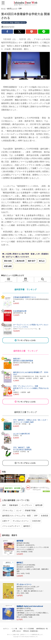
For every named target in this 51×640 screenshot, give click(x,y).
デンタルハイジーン (21, 521)
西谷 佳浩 (8, 261)
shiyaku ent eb (25, 2)
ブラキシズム (7, 510)
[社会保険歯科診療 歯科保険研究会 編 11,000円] (14, 321)
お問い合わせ (16, 631)
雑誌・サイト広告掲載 (27, 628)
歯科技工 (26, 526)
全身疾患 (44, 515)
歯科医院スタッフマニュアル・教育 (16, 515)
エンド (19, 510)
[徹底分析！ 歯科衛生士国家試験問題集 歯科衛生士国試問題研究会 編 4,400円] (17, 368)
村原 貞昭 (8, 266)
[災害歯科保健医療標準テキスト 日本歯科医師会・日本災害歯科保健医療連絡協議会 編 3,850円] (25, 307)
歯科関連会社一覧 (42, 628)
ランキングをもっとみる (26, 340)
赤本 (4, 505)
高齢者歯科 (13, 505)
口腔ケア (5, 521)
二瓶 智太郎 (19, 261)
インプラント (26, 505)
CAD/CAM (36, 521)
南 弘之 (42, 261)
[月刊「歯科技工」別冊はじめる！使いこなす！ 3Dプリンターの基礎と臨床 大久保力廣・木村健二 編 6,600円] (25, 430)
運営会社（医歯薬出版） (31, 631)
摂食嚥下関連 (30, 510)
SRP (36, 515)
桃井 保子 (31, 261)
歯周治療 (38, 505)
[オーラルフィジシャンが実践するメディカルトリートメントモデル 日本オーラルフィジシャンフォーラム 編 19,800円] (25, 334)
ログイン (6, 628)
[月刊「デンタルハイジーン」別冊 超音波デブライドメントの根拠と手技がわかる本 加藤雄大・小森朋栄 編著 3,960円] (25, 396)
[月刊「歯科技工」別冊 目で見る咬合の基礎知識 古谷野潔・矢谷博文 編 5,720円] (16, 457)
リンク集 (14, 628)
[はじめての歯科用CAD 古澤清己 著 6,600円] (16, 443)
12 (25, 17)
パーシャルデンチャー (11, 526)
